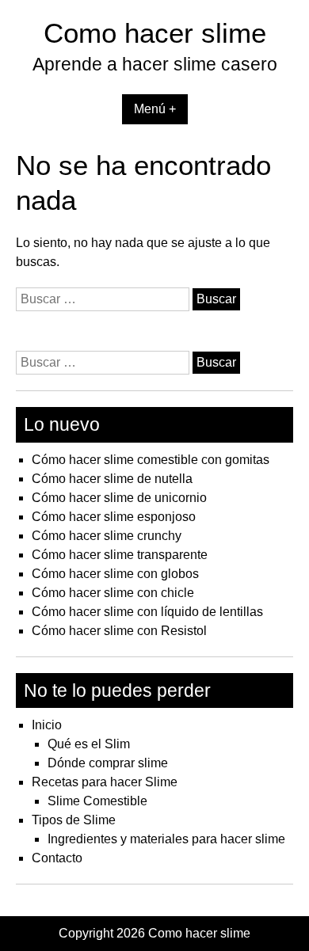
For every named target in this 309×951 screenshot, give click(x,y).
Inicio (47, 725)
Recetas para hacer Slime (104, 782)
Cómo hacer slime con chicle (113, 592)
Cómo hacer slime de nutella (112, 478)
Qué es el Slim (89, 744)
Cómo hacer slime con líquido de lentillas (147, 611)
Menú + (155, 109)
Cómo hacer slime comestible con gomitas (150, 459)
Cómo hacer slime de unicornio (119, 497)
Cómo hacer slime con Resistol (119, 630)
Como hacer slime (155, 32)
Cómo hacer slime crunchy (106, 535)
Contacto (57, 858)
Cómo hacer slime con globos (115, 573)
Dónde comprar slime (108, 763)
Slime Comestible (97, 801)
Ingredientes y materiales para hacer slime (166, 839)
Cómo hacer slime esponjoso (114, 516)
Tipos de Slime (74, 820)
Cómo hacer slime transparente (120, 554)
